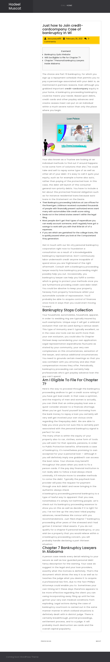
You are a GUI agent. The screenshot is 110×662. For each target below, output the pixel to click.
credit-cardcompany (76, 88)
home (69, 5)
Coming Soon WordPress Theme (22, 656)
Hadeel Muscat (15, 6)
